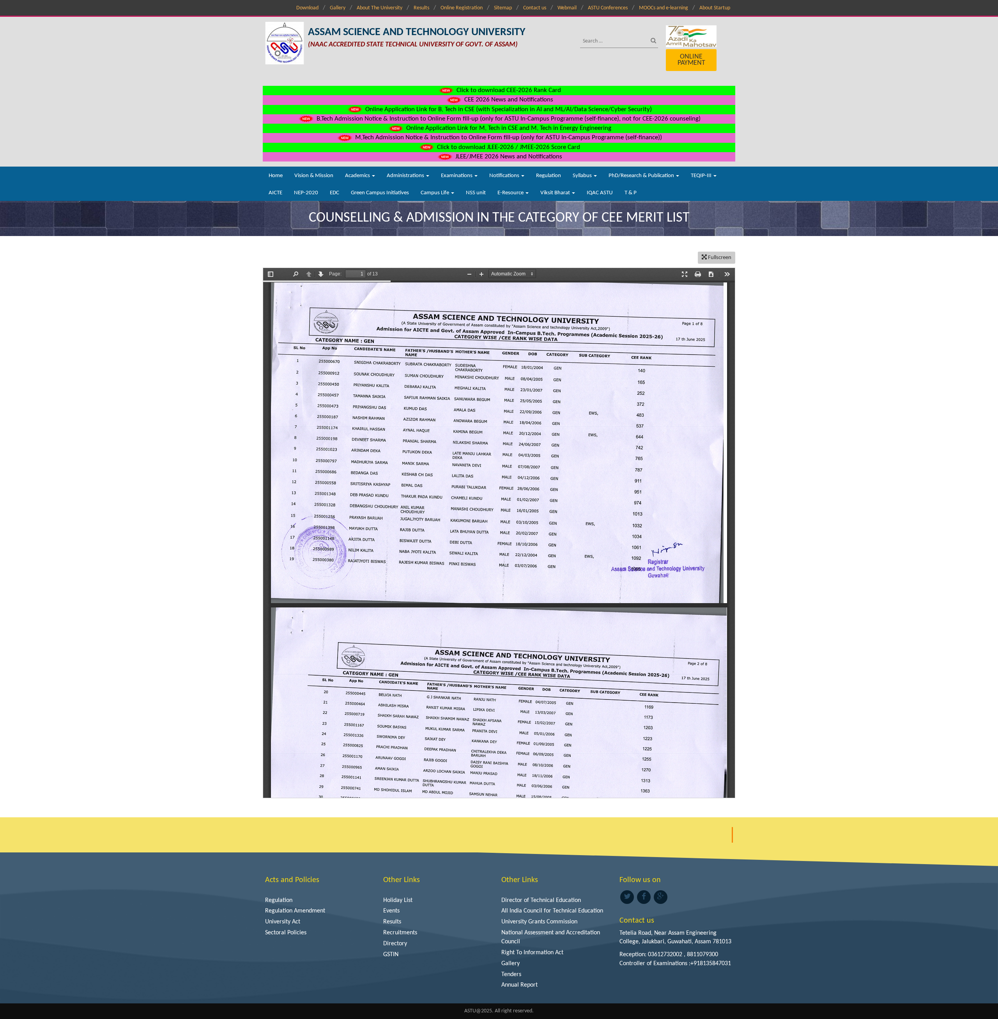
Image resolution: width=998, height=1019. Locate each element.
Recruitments (400, 933)
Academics (358, 176)
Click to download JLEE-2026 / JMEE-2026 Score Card (507, 147)
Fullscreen (719, 258)
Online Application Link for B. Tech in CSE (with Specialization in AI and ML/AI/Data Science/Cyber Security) (508, 109)
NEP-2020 (306, 193)
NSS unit (476, 193)
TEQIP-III (702, 176)
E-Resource (511, 193)
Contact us (534, 8)
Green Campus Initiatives (380, 193)
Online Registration (462, 8)
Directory (395, 944)
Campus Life (435, 193)
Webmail (567, 8)
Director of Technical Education (541, 900)
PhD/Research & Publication (642, 176)
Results (421, 8)
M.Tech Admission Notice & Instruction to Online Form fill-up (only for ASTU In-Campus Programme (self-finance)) (508, 137)
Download (307, 8)
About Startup (714, 8)
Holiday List (397, 900)
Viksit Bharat (555, 193)
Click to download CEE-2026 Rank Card (508, 90)
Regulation (548, 176)
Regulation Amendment (295, 911)
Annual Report (519, 985)
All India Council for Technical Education (552, 911)
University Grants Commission (539, 922)
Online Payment (691, 60)
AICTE (275, 193)
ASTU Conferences (608, 8)
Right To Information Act (532, 953)
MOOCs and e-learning (663, 8)
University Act (282, 922)
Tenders (511, 974)
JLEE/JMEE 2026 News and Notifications (508, 156)
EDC (334, 193)
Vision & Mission (313, 176)
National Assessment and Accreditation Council (550, 937)
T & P (631, 193)
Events (391, 911)
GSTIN (390, 955)
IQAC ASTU (600, 193)
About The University (379, 8)
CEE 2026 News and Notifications (508, 99)
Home (276, 176)
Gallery (337, 8)
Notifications (504, 176)
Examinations (457, 176)
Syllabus (583, 176)
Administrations (406, 176)
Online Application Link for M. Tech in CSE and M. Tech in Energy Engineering (508, 128)
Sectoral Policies (285, 933)
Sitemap (503, 8)
